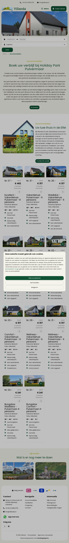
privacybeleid (9, 269)
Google (16, 269)
